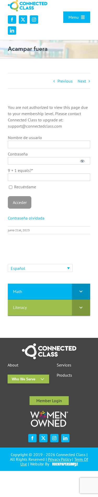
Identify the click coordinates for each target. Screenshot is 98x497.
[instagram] (34, 19)
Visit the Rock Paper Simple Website (64, 464)
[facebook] (12, 19)
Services (64, 365)
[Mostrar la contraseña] (82, 161)
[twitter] (23, 19)
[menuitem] (40, 268)
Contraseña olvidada (26, 218)
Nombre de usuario (25, 137)
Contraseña (18, 154)
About (13, 365)
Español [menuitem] (18, 268)
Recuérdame (24, 186)
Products (64, 375)
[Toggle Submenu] (81, 292)
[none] (40, 268)
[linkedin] (12, 30)
